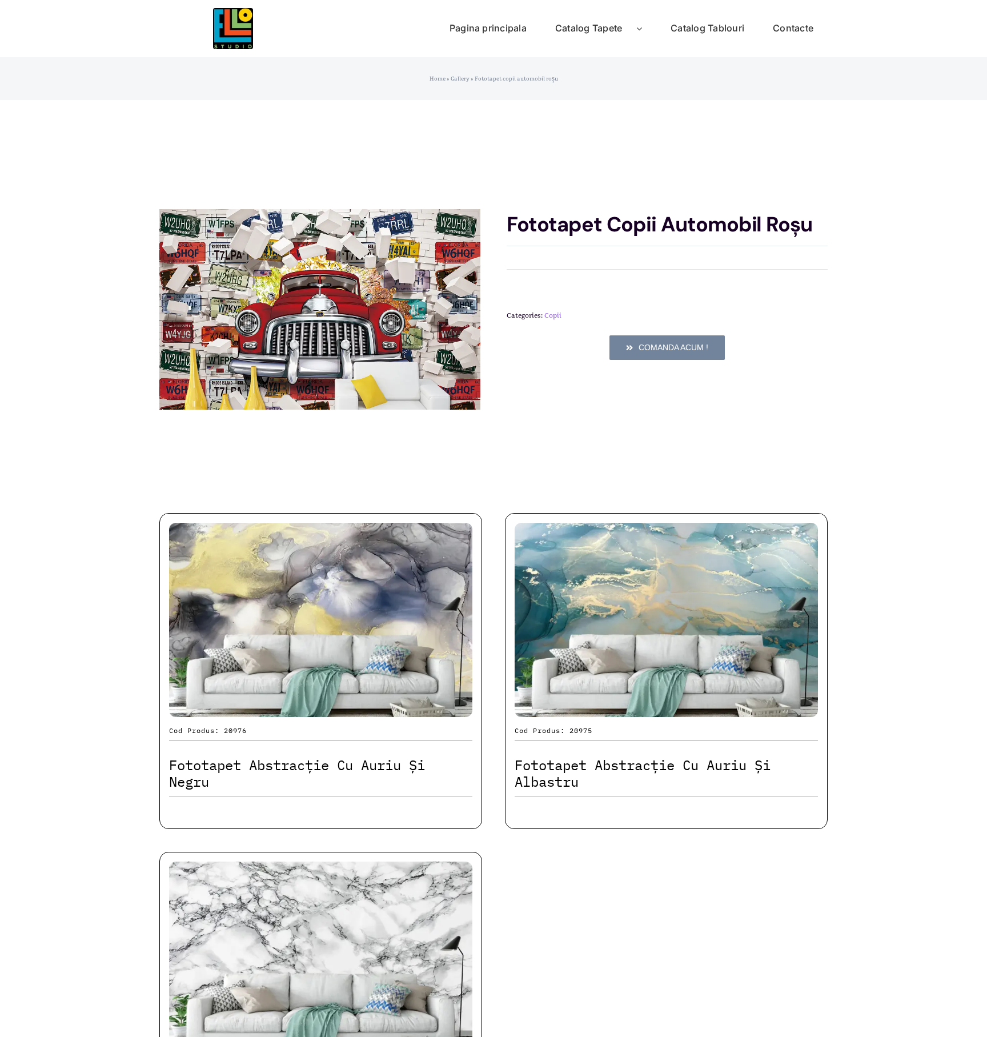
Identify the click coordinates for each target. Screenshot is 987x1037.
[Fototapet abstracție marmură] (320, 871)
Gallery (460, 79)
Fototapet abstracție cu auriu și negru (297, 773)
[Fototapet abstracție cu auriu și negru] (320, 532)
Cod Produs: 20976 (208, 730)
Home (438, 79)
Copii (552, 315)
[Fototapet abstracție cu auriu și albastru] (666, 532)
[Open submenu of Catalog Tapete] (646, 28)
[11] (233, 14)
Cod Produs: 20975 (553, 730)
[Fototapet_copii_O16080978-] (319, 309)
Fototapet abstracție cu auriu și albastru (643, 773)
